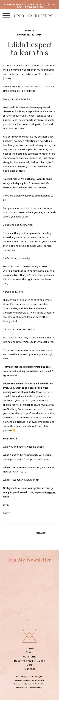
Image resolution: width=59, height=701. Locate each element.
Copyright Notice (35, 687)
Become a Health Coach (29, 660)
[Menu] (6, 15)
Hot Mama (30, 656)
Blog (30, 664)
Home (29, 648)
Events (29, 30)
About (29, 652)
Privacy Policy (21, 687)
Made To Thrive (34, 684)
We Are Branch (38, 680)
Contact (29, 668)
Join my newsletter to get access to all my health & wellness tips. (30, 5)
